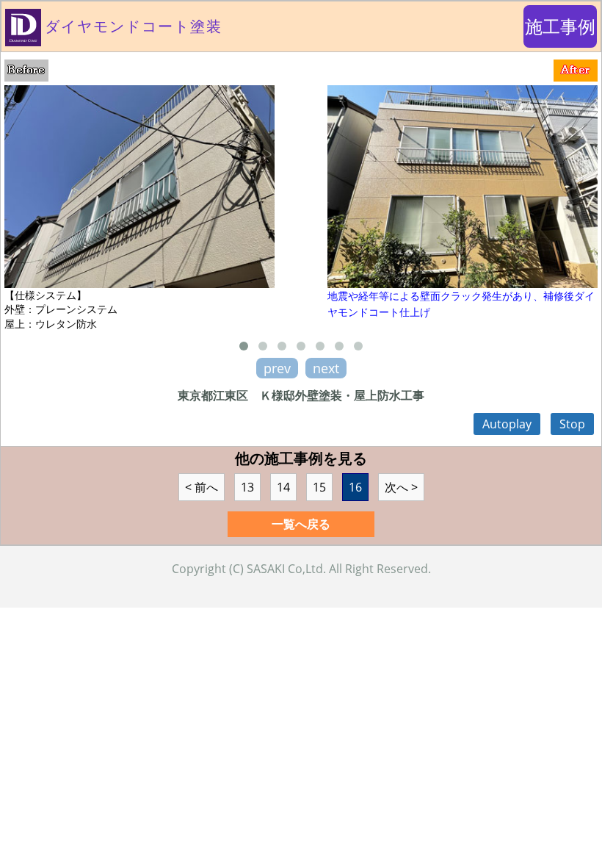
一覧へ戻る (301, 524)
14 (283, 487)
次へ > (401, 487)
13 (247, 487)
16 (355, 487)
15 (319, 487)
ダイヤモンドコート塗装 (133, 26)
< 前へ (201, 487)
